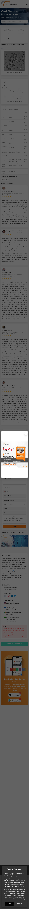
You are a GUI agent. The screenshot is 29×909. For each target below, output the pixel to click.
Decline (19, 904)
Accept (9, 904)
